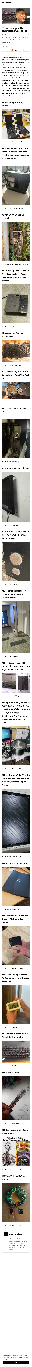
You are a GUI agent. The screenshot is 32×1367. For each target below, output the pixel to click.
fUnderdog (15, 462)
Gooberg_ (15, 525)
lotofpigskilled (16, 1169)
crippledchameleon (18, 208)
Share (27, 50)
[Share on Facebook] (3, 50)
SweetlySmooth (17, 1123)
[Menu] (28, 2)
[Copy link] (19, 50)
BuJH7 (14, 1066)
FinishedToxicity (17, 142)
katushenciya (16, 402)
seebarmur (15, 909)
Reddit (7, 96)
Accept (16, 1362)
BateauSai (15, 656)
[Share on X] (9, 50)
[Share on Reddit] (12, 50)
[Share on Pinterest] (6, 50)
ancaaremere (16, 768)
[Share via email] (16, 50)
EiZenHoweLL (16, 857)
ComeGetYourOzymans (20, 264)
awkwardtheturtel (18, 968)
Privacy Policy (6, 1359)
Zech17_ (15, 584)
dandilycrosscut (17, 365)
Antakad (15, 1027)
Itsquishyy (15, 696)
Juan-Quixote (16, 1225)
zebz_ (14, 326)
